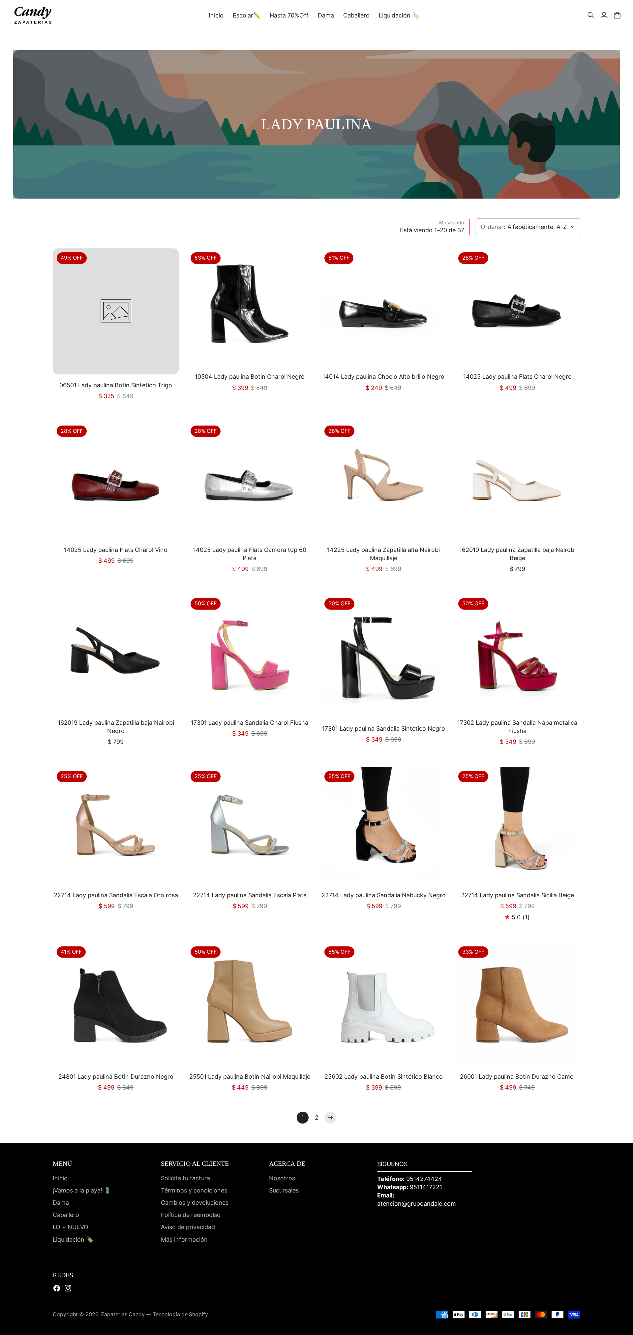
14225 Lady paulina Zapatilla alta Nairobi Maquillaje (383, 553)
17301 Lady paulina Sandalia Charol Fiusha (249, 722)
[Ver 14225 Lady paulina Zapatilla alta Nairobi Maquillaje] (383, 480)
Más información (184, 1239)
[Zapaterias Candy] (33, 15)
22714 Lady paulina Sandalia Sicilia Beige (517, 895)
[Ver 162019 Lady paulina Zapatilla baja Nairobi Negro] (116, 653)
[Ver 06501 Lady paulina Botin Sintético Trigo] (116, 311)
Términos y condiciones (194, 1190)
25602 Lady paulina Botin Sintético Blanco (383, 1076)
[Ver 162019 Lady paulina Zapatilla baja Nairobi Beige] (517, 480)
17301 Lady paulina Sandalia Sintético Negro (383, 728)
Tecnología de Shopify (180, 1314)
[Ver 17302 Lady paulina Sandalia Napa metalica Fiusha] (517, 653)
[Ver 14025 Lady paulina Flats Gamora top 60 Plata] (250, 480)
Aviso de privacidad (188, 1227)
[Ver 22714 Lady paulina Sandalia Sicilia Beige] (517, 825)
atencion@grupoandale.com (416, 1203)
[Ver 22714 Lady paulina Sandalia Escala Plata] (250, 825)
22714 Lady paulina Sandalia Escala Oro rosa (116, 895)
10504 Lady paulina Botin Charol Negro (250, 376)
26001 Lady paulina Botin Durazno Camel (517, 1076)
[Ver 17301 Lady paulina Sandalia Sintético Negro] (383, 655)
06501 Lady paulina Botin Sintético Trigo (115, 385)
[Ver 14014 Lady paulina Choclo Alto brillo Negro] (383, 307)
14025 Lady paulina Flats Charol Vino (115, 549)
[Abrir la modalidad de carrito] (617, 15)
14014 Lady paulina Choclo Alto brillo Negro (383, 376)
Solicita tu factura (185, 1178)
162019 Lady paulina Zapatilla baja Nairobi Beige (517, 553)
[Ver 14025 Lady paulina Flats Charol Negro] (517, 307)
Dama (61, 1202)
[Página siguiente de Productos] (330, 1118)
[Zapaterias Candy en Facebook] (57, 1288)
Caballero (66, 1214)
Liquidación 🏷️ (73, 1239)
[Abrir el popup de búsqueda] (590, 15)
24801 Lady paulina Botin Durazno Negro (115, 1076)
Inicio (60, 1178)
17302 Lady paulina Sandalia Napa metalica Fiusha (517, 726)
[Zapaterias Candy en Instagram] (68, 1288)
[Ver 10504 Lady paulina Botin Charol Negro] (250, 307)
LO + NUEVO (70, 1227)
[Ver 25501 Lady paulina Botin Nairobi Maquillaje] (250, 1004)
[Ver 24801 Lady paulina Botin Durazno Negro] (116, 1004)
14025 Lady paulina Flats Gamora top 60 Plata (249, 553)
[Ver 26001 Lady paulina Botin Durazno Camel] (517, 1004)
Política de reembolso (191, 1214)
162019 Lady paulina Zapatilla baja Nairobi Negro (116, 726)
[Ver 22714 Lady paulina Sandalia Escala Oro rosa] (116, 825)
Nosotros (282, 1178)
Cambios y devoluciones (194, 1202)
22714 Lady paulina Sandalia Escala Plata (250, 895)
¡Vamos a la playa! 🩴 (82, 1190)
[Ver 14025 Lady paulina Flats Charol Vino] (116, 480)
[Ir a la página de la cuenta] (604, 15)
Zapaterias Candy (123, 1314)
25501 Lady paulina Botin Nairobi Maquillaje (249, 1076)
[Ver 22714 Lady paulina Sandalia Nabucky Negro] (383, 825)
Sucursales (284, 1190)
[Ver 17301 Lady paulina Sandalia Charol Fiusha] (250, 653)
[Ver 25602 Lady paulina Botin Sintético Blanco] (383, 1004)
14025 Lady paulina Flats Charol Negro (517, 376)
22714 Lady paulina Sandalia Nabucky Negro (383, 895)
